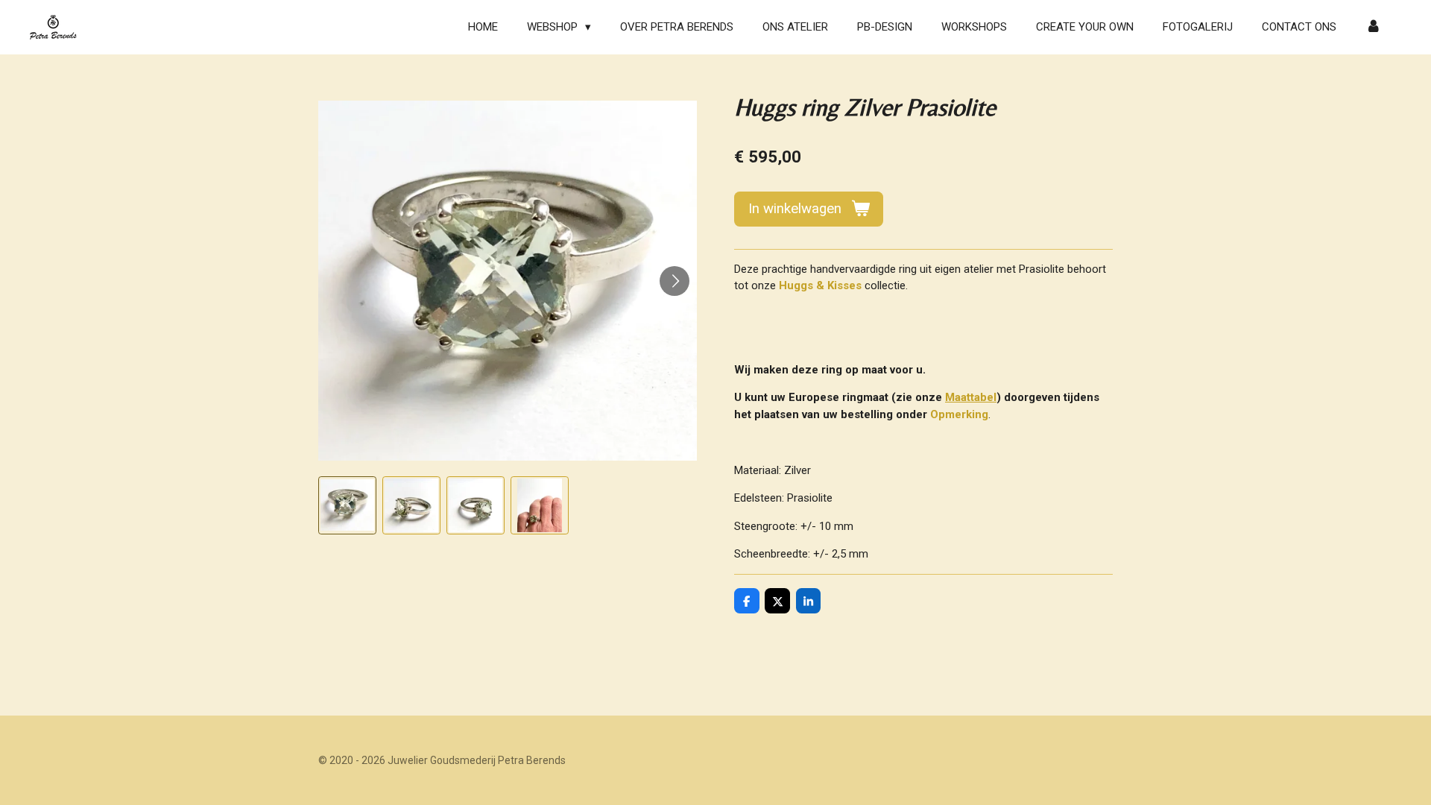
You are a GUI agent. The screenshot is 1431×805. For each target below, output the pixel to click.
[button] (347, 505)
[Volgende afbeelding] (674, 281)
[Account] (1373, 27)
